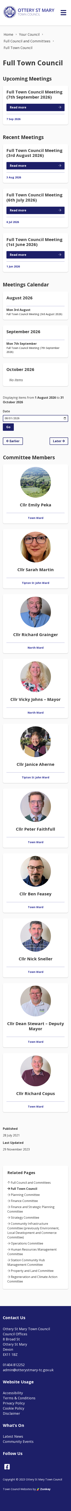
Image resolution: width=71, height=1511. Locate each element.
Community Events (18, 1441)
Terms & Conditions (19, 1398)
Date (6, 411)
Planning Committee (25, 1195)
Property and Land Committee (32, 1271)
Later (57, 441)
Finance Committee (24, 1201)
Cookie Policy (13, 1408)
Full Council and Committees (30, 1182)
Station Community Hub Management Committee (26, 1262)
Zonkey (45, 1489)
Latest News (13, 1436)
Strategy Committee (24, 1217)
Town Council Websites (17, 1489)
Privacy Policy (14, 1403)
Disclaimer (11, 1413)
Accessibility (13, 1393)
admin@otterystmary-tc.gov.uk (28, 1370)
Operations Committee (26, 1243)
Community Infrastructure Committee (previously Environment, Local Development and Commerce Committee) (33, 1230)
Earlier (14, 441)
